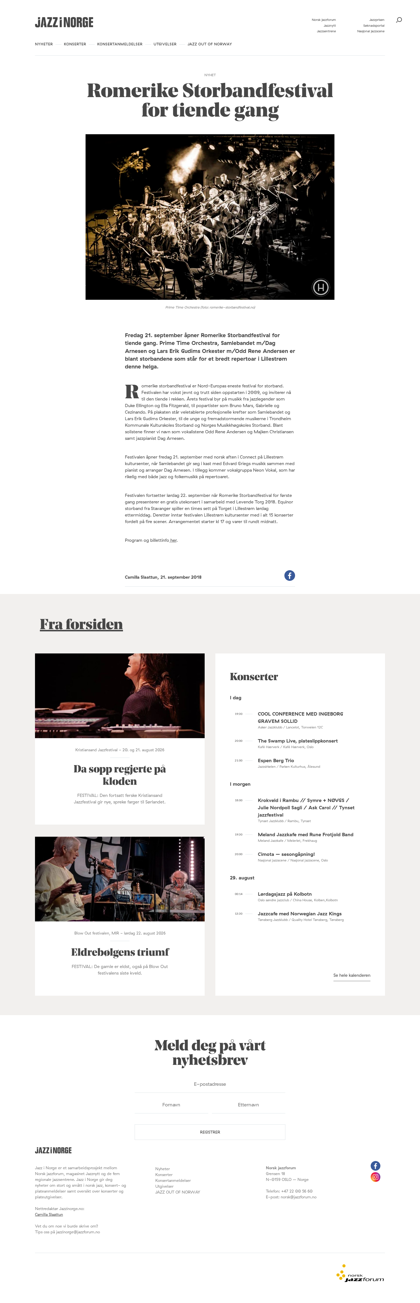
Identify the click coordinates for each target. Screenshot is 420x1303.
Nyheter (44, 44)
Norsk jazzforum (324, 20)
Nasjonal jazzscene (371, 31)
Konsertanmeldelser (120, 44)
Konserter (75, 44)
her (172, 540)
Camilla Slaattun (49, 1214)
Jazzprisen (377, 20)
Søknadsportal (374, 25)
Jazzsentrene (326, 31)
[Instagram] (375, 1180)
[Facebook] (375, 1169)
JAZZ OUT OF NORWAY (210, 44)
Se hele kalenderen (351, 975)
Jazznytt (330, 25)
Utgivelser (165, 44)
